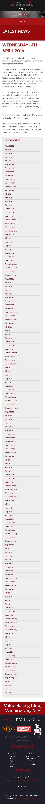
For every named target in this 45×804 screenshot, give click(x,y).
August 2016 (9, 589)
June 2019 (8, 464)
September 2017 (11, 541)
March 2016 (9, 608)
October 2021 (10, 360)
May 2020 (8, 423)
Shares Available (32, 756)
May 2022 (8, 334)
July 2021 (8, 371)
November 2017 (11, 534)
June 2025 (8, 198)
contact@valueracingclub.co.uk (22, 5)
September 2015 (11, 630)
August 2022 (9, 323)
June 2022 (8, 331)
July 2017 (8, 549)
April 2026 (8, 161)
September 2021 (11, 364)
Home (12, 767)
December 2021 (11, 353)
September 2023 (11, 275)
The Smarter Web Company (27, 798)
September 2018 (11, 497)
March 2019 (9, 475)
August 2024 (9, 235)
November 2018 (11, 489)
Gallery (12, 761)
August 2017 (9, 545)
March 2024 (9, 253)
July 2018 (8, 504)
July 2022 (8, 327)
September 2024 (11, 231)
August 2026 (9, 146)
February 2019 (10, 478)
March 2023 (9, 297)
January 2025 (10, 216)
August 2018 (9, 500)
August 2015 (9, 633)
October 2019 (10, 449)
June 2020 (8, 419)
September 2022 (11, 320)
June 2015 (8, 641)
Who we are (12, 753)
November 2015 (11, 622)
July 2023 (8, 283)
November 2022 (11, 312)
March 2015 (9, 652)
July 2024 (8, 238)
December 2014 (11, 663)
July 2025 (8, 194)
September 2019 (11, 452)
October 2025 (10, 183)
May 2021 (8, 379)
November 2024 (11, 223)
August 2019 (9, 456)
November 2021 (11, 356)
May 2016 (8, 600)
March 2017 (9, 563)
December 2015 (11, 619)
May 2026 (8, 157)
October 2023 (10, 271)
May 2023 (8, 290)
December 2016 (11, 574)
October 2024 (10, 227)
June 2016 (8, 597)
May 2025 (8, 201)
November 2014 (11, 667)
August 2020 (9, 412)
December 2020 (11, 397)
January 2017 (9, 571)
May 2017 (8, 556)
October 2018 (10, 493)
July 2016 (8, 593)
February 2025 (10, 212)
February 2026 (10, 168)
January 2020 (10, 438)
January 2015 (9, 659)
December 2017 (11, 530)
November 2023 (11, 268)
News (12, 759)
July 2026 (8, 150)
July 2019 (8, 460)
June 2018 (8, 508)
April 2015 (8, 648)
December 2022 (11, 308)
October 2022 (10, 316)
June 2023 (8, 286)
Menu (22, 21)
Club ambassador (32, 759)
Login (32, 764)
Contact (32, 761)
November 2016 (11, 578)
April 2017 (8, 560)
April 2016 (8, 604)
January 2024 (10, 260)
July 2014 (8, 681)
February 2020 (10, 434)
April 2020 (9, 427)
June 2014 (8, 685)
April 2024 (8, 249)
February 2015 (10, 656)
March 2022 (9, 342)
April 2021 (8, 382)
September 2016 (11, 585)
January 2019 (10, 482)
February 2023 (10, 301)
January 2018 (10, 526)
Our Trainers (32, 753)
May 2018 (8, 512)
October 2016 (10, 582)
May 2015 (8, 645)
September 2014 (11, 674)
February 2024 (10, 257)
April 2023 (8, 294)
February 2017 (10, 567)
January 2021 (9, 393)
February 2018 (10, 523)
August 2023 (9, 279)
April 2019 (8, 471)
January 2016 (10, 615)
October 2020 (10, 404)
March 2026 (9, 164)
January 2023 (9, 305)
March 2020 (9, 430)
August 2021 (9, 368)
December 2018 (11, 486)
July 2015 (8, 637)
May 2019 (8, 467)
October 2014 (10, 670)
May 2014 (8, 689)
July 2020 (8, 416)
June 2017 (8, 552)
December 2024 (11, 220)
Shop (12, 764)
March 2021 (9, 386)
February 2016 (10, 611)
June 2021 (8, 375)
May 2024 (8, 246)
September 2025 (11, 187)
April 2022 (8, 338)
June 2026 (8, 153)
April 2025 (8, 205)
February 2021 (10, 390)
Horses (12, 756)
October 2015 (10, 626)
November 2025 (11, 179)
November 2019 (11, 445)
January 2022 (10, 349)
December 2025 (11, 175)
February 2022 (10, 345)
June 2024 (8, 242)
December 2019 (11, 441)
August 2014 (9, 678)
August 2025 (9, 190)
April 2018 (8, 515)
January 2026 (10, 172)
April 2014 (8, 693)
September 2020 (11, 408)
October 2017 (10, 537)
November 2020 (11, 401)
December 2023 (11, 264)
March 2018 (9, 519)
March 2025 (9, 209)
